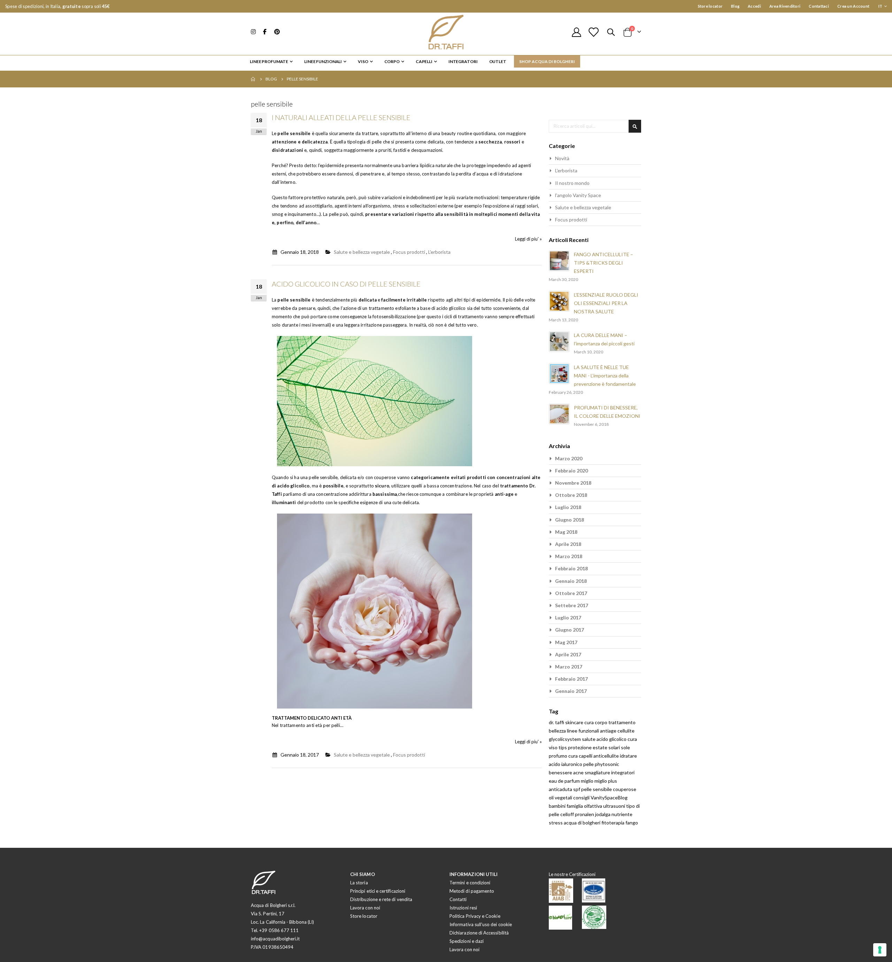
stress (556, 823)
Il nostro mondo (572, 183)
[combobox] (595, 126)
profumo (558, 756)
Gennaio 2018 (571, 581)
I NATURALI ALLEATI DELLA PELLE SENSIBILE (341, 117)
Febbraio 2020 (571, 471)
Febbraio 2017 (571, 679)
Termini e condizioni (469, 882)
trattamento (622, 722)
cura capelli (580, 756)
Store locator (710, 6)
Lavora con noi (365, 907)
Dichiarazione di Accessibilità (479, 933)
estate (600, 747)
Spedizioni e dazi (466, 941)
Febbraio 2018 (571, 568)
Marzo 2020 (568, 458)
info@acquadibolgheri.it (275, 938)
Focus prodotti (409, 252)
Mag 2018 (566, 532)
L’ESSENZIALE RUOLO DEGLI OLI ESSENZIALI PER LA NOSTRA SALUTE (606, 303)
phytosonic (607, 764)
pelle (589, 764)
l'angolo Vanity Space (578, 195)
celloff (567, 814)
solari (614, 747)
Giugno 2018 (569, 520)
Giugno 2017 (569, 630)
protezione (580, 747)
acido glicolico (612, 739)
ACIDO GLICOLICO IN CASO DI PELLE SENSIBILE (346, 284)
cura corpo (596, 722)
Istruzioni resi (463, 907)
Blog (735, 6)
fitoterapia (613, 823)
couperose (624, 789)
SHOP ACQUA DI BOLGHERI (547, 61)
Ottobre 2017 (571, 593)
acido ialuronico (566, 764)
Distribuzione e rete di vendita (381, 899)
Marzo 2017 (568, 667)
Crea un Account (853, 6)
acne (579, 772)
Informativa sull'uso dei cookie (480, 924)
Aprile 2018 (568, 544)
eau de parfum (565, 781)
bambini (558, 806)
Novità (562, 158)
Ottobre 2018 (571, 495)
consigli (582, 797)
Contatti (458, 899)
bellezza (558, 731)
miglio (587, 781)
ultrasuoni (614, 806)
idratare (628, 756)
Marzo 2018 (568, 556)
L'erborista (439, 252)
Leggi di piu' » (528, 239)
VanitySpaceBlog (609, 797)
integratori (623, 772)
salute (589, 739)
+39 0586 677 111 (279, 930)
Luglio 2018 (568, 507)
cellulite (626, 731)
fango (631, 823)
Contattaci (819, 6)
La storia (359, 882)
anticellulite (606, 756)
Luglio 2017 (568, 617)
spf (577, 789)
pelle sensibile (597, 789)
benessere (561, 772)
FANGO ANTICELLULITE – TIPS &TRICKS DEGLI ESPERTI (603, 262)
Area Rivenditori (784, 6)
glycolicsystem (565, 739)
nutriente (622, 814)
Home (253, 79)
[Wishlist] (593, 32)
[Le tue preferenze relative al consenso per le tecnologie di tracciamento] (879, 949)
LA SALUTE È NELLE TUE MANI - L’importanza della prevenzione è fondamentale (605, 375)
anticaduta (561, 789)
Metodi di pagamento (471, 891)
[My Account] (576, 32)
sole (625, 747)
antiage (608, 731)
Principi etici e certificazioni (377, 891)
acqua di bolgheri (582, 823)
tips (563, 747)
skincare (574, 722)
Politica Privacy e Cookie (474, 916)
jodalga (603, 814)
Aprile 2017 (568, 654)
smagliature (598, 772)
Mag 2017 (566, 642)
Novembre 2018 (573, 483)
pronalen (585, 814)
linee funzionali (583, 731)
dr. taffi (557, 722)
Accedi (754, 6)
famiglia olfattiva (585, 806)
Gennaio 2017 (571, 691)
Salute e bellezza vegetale (362, 252)
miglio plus (605, 781)
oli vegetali (561, 797)
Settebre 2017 (571, 605)
